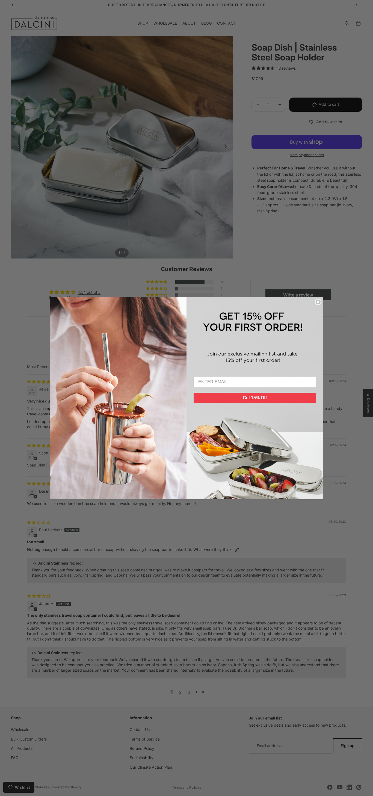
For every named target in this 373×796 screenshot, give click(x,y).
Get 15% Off (255, 397)
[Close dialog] (318, 302)
